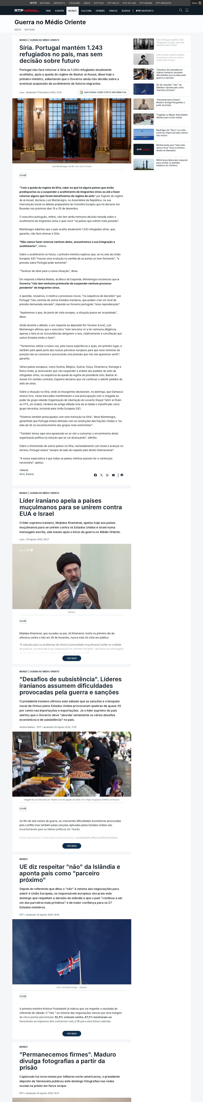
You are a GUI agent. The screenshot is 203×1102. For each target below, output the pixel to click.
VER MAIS (72, 658)
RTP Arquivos (163, 3)
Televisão (74, 3)
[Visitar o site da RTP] (33, 3)
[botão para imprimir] (121, 476)
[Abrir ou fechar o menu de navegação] (186, 10)
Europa (59, 10)
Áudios (126, 10)
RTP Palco (113, 3)
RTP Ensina (146, 3)
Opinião (100, 10)
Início (18, 29)
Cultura (86, 10)
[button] (181, 10)
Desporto (59, 3)
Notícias (45, 3)
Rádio (87, 3)
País (48, 10)
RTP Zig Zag (129, 3)
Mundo (72, 10)
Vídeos (113, 10)
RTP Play (99, 3)
